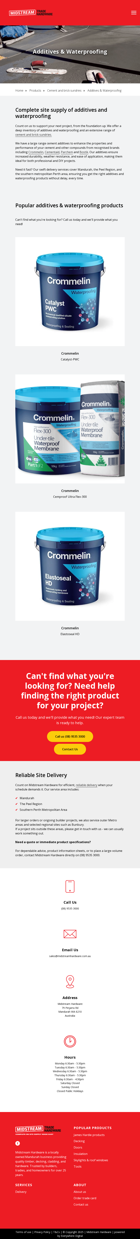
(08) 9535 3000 (90, 855)
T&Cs (56, 1232)
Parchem (67, 152)
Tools (77, 1167)
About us (80, 1192)
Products (35, 90)
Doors (78, 1147)
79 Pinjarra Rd (70, 1008)
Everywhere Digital (72, 1236)
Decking (79, 1141)
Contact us (81, 1204)
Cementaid (52, 152)
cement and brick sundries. (33, 135)
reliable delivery (86, 785)
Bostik (83, 152)
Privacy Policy (42, 1232)
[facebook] (17, 1143)
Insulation (81, 1154)
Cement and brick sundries (64, 90)
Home (19, 90)
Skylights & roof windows (91, 1160)
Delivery (20, 1192)
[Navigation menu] (133, 13)
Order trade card (85, 1198)
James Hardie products (89, 1135)
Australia (70, 1015)
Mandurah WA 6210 (70, 1011)
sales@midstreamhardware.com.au (70, 956)
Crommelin (35, 152)
